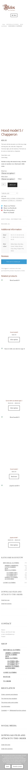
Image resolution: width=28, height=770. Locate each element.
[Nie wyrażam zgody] (26, 762)
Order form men (5, 600)
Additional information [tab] (11, 219)
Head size (4, 171)
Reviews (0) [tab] (5, 224)
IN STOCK (6, 677)
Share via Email (8, 212)
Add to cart (12, 185)
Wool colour (4, 176)
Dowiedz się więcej (17, 766)
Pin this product (9, 210)
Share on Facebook (10, 208)
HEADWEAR (4, 200)
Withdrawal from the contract (17, 710)
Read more (14, 476)
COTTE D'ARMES (10, 567)
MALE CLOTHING (11, 198)
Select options (14, 339)
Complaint (4, 710)
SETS (6, 568)
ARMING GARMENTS (11, 565)
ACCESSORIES (9, 579)
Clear (20, 179)
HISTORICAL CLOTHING (12, 24)
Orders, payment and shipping (9, 694)
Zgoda (7, 766)
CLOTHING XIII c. (12, 572)
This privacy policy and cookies (9, 702)
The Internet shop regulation (9, 698)
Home (3, 24)
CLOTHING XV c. (11, 200)
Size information (5, 706)
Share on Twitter (9, 206)
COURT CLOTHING (9, 582)
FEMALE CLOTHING (11, 577)
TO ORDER (7, 681)
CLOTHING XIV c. (20, 198)
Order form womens (6, 603)
